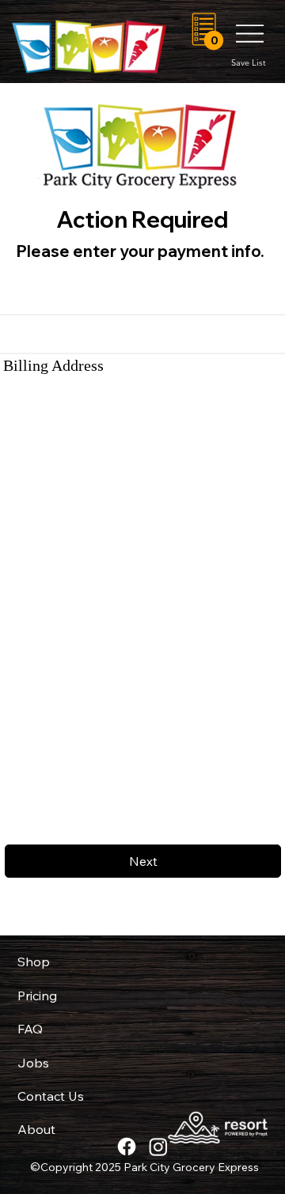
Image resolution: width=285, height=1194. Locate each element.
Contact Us (50, 1096)
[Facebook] (127, 1146)
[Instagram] (158, 1146)
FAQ (30, 1029)
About (36, 1129)
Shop (33, 961)
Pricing (37, 995)
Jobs (33, 1063)
